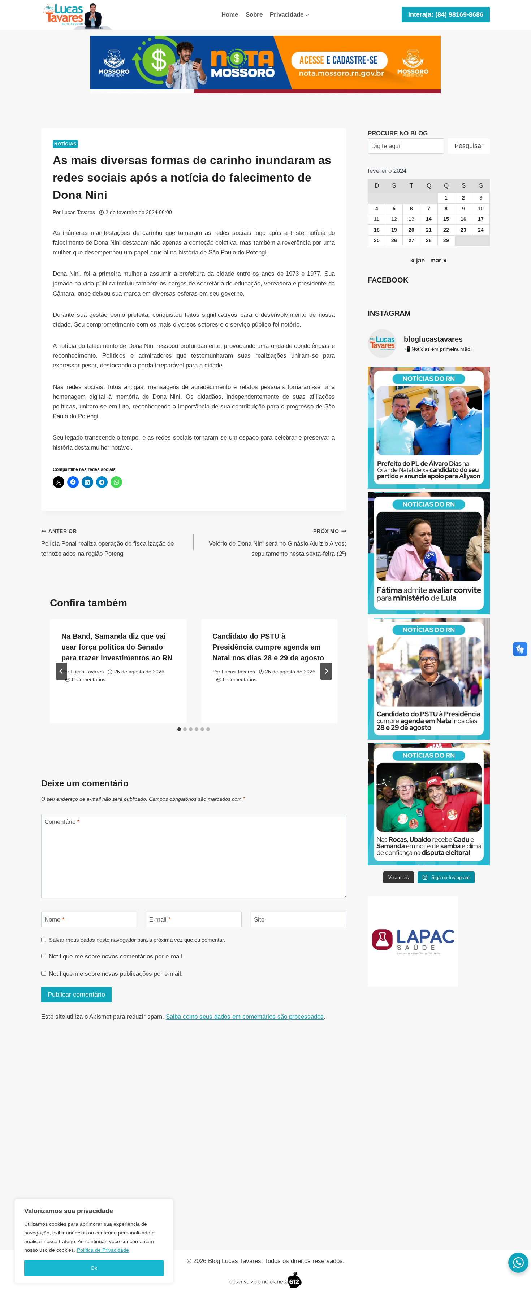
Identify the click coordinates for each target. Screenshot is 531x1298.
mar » (438, 260)
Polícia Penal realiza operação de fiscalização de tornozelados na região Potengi (107, 543)
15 (446, 219)
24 (481, 230)
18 (377, 230)
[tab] (179, 729)
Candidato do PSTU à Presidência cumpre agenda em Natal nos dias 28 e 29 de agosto (268, 647)
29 (446, 240)
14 (429, 219)
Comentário (62, 821)
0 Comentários (88, 679)
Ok (94, 1268)
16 (463, 219)
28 (429, 240)
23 (463, 230)
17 (481, 219)
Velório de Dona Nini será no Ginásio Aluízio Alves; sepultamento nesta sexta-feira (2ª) (277, 543)
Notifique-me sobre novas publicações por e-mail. (116, 973)
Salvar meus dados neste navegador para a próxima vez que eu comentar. (137, 940)
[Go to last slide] (61, 671)
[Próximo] (326, 671)
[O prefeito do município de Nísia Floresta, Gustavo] (429, 428)
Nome (54, 919)
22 (446, 230)
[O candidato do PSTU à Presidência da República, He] (429, 679)
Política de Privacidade (103, 1250)
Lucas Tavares (78, 212)
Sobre (254, 14)
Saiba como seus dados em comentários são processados (245, 1016)
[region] (93, 1241)
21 (429, 230)
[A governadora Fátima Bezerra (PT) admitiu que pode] (429, 553)
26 (394, 240)
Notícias (65, 144)
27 (411, 240)
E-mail (160, 919)
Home (229, 14)
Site (259, 919)
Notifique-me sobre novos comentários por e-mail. (116, 956)
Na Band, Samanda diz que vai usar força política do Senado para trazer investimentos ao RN (116, 647)
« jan (418, 260)
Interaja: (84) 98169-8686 (445, 14)
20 (411, 230)
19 (394, 230)
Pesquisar (468, 145)
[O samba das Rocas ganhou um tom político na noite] (429, 804)
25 (377, 240)
